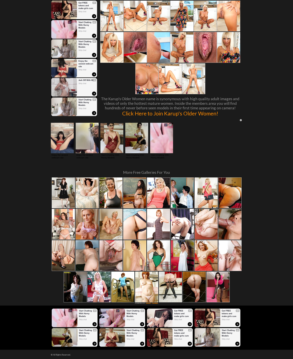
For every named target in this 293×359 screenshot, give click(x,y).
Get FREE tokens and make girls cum (85, 5)
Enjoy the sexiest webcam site (86, 64)
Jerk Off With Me (86, 80)
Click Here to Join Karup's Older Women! (170, 113)
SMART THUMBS (152, 303)
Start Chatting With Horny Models (85, 25)
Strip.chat (82, 12)
